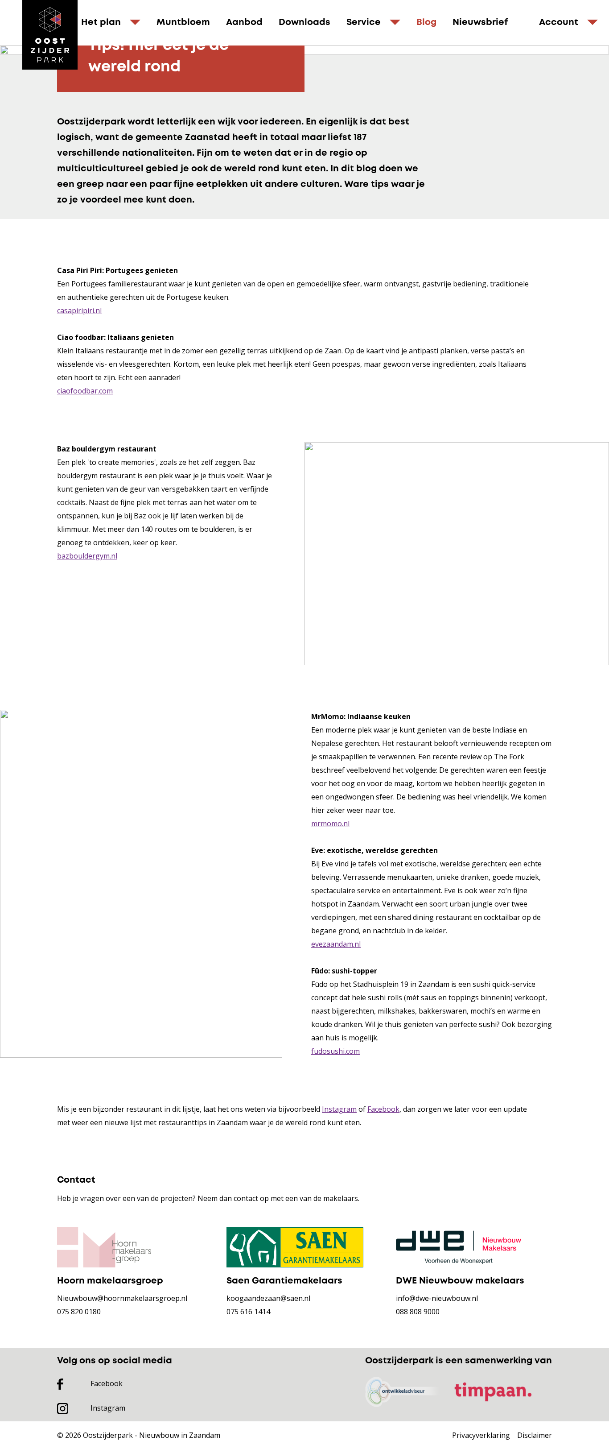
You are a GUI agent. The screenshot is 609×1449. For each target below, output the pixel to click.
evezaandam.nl (336, 944)
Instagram (339, 1109)
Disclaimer (534, 1435)
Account (558, 22)
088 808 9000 (418, 1312)
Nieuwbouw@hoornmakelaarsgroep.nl (122, 1298)
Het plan (101, 22)
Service (363, 22)
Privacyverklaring (481, 1435)
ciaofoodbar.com (85, 391)
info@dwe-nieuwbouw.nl (437, 1298)
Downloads (304, 22)
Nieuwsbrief (480, 22)
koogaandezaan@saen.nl (268, 1298)
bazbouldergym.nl (87, 556)
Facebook (383, 1109)
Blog (426, 22)
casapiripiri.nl (79, 310)
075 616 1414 (248, 1312)
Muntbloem (183, 22)
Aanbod (244, 22)
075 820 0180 (79, 1312)
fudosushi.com (335, 1051)
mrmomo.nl (330, 823)
